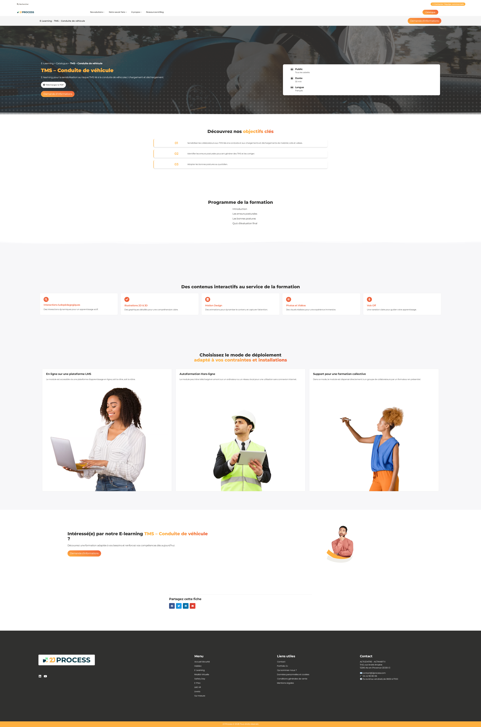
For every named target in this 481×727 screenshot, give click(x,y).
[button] (172, 606)
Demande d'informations (424, 20)
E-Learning (47, 63)
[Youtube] (45, 676)
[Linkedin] (39, 676)
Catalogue (62, 63)
